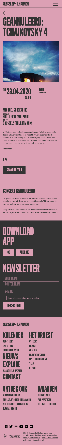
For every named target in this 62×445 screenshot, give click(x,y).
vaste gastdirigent (38, 359)
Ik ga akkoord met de (24, 298)
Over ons (33, 341)
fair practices (44, 400)
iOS (8, 252)
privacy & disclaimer (31, 438)
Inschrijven (13, 305)
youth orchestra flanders (15, 404)
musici (32, 346)
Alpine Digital (38, 440)
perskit (33, 368)
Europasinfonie (10, 408)
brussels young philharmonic (17, 400)
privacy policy (33, 298)
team (31, 363)
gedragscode (44, 395)
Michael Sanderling (15, 110)
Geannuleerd (14, 170)
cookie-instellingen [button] (50, 438)
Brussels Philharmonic (17, 123)
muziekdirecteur (37, 355)
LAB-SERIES (8, 346)
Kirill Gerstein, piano (16, 117)
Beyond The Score (11, 350)
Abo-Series (8, 341)
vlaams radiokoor (11, 395)
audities (33, 350)
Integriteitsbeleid (47, 404)
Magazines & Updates (12, 371)
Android (24, 252)
